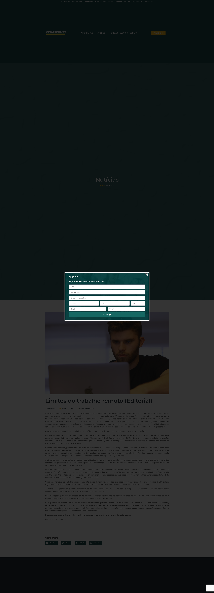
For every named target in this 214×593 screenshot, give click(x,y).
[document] (107, 296)
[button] (146, 275)
